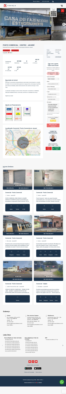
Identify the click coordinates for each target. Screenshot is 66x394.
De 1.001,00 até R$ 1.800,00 (31, 344)
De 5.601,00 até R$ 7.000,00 (31, 350)
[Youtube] (36, 361)
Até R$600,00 (28, 340)
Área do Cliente (36, 1)
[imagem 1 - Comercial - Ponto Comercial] (17, 178)
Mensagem (49, 102)
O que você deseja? (51, 76)
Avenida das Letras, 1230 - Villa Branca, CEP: (54, 318)
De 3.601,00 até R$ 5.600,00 (31, 349)
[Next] (30, 178)
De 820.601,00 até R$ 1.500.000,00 (12, 349)
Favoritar (7, 50)
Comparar (15, 50)
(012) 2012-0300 (45, 1)
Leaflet (32, 155)
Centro (16, 47)
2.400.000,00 (58, 50)
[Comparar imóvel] (31, 173)
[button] (53, 1)
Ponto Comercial (10, 47)
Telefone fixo (51, 96)
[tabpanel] (33, 24)
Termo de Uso (38, 372)
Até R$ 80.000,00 (9, 339)
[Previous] (4, 178)
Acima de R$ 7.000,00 (30, 352)
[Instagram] (33, 361)
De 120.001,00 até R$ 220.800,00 (12, 342)
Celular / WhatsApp (51, 86)
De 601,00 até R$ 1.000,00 (31, 342)
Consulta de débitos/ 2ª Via (52, 339)
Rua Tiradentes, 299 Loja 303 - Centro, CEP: (13, 318)
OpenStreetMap (37, 155)
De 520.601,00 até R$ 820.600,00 (12, 347)
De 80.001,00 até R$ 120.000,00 (12, 341)
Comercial (5, 47)
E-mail (48, 91)
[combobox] (53, 79)
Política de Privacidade (29, 372)
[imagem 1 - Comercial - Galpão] (48, 269)
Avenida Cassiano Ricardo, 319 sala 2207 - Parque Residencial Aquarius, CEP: (34, 318)
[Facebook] (29, 361)
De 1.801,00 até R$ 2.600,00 (31, 345)
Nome (48, 81)
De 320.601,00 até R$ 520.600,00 (12, 346)
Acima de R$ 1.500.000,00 (10, 351)
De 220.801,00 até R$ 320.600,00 (12, 344)
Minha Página (48, 148)
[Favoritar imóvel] (31, 171)
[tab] (58, 10)
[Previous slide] (2, 24)
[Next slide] (63, 24)
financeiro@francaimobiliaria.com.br (14, 323)
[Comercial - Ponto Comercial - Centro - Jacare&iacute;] (9, 5)
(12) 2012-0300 (10, 321)
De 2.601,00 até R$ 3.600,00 (31, 347)
